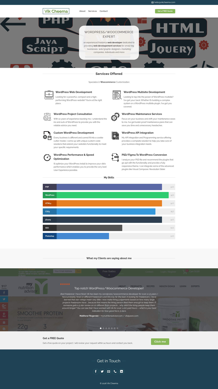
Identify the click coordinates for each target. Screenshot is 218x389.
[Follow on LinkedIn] (122, 372)
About (82, 11)
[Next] (210, 300)
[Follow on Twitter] (102, 372)
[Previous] (7, 300)
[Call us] (115, 372)
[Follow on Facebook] (96, 372)
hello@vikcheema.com (164, 2)
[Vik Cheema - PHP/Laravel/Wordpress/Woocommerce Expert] (56, 11)
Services (92, 11)
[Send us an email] (109, 372)
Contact (104, 11)
